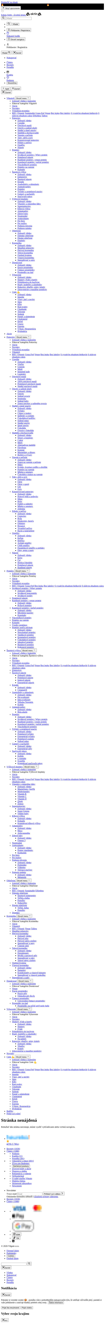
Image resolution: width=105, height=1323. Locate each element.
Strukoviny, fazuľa (26, 521)
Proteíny (15, 150)
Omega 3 (21, 840)
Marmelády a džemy (26, 452)
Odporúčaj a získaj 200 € (23, 1161)
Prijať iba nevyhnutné (10, 1308)
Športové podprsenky (27, 895)
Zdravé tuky (23, 213)
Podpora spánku (24, 228)
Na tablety (22, 1039)
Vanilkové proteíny (26, 635)
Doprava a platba (19, 1171)
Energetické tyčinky (26, 736)
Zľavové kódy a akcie (21, 1169)
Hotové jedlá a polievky (28, 496)
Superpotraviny (24, 206)
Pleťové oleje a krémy (27, 941)
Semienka (22, 398)
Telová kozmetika (25, 253)
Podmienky (11, 1253)
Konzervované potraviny (28, 140)
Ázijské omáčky (24, 543)
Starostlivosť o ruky (26, 958)
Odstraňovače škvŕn (26, 996)
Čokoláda (22, 428)
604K (18, 1235)
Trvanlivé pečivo (25, 528)
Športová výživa (19, 172)
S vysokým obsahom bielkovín (84, 113)
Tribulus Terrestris (25, 702)
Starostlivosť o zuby (26, 260)
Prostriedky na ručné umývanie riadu (33, 1006)
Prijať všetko (27, 1308)
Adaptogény (23, 211)
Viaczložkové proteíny (27, 164)
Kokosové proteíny (26, 647)
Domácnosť (17, 262)
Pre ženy (21, 221)
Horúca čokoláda (25, 562)
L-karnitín (22, 758)
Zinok (20, 801)
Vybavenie (16, 275)
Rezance (21, 526)
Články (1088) (13, 1151)
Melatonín (22, 877)
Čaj (19, 560)
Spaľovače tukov (25, 196)
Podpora (15, 1153)
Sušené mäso (23, 420)
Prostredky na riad (25, 272)
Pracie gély (22, 993)
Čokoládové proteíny (27, 640)
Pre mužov (22, 223)
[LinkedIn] (13, 1241)
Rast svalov (22, 307)
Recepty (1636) (13, 1149)
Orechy (21, 394)
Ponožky (21, 900)
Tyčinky (21, 411)
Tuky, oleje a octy (25, 138)
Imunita (21, 297)
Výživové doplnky (20, 199)
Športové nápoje (25, 179)
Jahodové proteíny (25, 642)
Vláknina (21, 867)
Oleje (20, 482)
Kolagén (21, 169)
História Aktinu (18, 1181)
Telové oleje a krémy (27, 960)
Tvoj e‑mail (12, 1194)
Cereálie (21, 123)
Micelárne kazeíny (25, 613)
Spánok (21, 314)
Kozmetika (16, 243)
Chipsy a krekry (24, 413)
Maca (20, 831)
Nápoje (21, 147)
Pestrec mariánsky (25, 850)
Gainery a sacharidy (26, 194)
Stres (20, 302)
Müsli (20, 369)
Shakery (21, 1026)
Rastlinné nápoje (25, 567)
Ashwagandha (24, 833)
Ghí (19, 487)
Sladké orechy (24, 423)
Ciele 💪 (16, 292)
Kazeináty (22, 615)
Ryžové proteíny (25, 605)
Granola (21, 367)
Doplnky (21, 240)
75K (17, 1238)
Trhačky (21, 1046)
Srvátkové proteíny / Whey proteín (32, 719)
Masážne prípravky (26, 248)
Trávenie (21, 312)
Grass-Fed (39, 113)
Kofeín (21, 704)
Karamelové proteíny (27, 637)
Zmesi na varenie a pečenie (29, 462)
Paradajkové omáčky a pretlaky (31, 548)
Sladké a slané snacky (27, 130)
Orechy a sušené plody (27, 128)
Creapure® (22, 690)
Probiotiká (22, 865)
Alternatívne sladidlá (26, 445)
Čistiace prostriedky (26, 270)
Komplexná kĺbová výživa (29, 823)
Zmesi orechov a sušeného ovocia (32, 403)
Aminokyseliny (24, 187)
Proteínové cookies (26, 739)
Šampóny (22, 970)
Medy (20, 442)
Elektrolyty (22, 177)
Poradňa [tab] (10, 1282)
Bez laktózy (65, 113)
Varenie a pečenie (25, 135)
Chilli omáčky (24, 545)
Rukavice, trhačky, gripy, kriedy (31, 287)
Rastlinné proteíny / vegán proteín (32, 722)
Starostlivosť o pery (26, 943)
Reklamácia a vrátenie (21, 1173)
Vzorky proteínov (19, 625)
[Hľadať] (3, 18)
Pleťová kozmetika (26, 250)
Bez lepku (55, 113)
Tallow (45, 116)
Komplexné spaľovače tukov (30, 763)
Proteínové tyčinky (26, 734)
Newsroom (17, 1186)
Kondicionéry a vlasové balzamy (32, 973)
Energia (21, 326)
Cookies (11, 1256)
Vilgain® (11, 98)
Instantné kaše (24, 371)
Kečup (20, 538)
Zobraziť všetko (24, 120)
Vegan (47, 113)
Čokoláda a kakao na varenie (30, 474)
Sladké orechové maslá (27, 386)
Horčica (21, 540)
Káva (20, 558)
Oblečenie (16, 231)
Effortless (37, 116)
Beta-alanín (22, 712)
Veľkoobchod (18, 1176)
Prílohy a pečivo (25, 142)
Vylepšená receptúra (20, 111)
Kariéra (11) (17, 1156)
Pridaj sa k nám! (14, 1113)
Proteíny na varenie (26, 167)
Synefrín (21, 761)
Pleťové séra (23, 938)
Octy (20, 489)
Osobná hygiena (25, 255)
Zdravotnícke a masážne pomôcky (32, 289)
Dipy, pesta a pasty (26, 550)
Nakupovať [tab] (12, 1275)
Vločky (21, 364)
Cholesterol (22, 319)
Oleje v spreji (23, 484)
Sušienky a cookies (26, 416)
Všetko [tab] (10, 1272)
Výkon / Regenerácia (27, 329)
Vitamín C (22, 796)
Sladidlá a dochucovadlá (28, 133)
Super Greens (23, 811)
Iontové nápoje (24, 680)
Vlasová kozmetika (26, 258)
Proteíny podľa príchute (22, 627)
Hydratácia (22, 331)
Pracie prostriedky (25, 267)
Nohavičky (22, 903)
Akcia (14, 106)
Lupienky (22, 374)
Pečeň (20, 321)
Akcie (9, 334)
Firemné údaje (13, 1251)
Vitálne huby (23, 813)
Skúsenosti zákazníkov (22, 1183)
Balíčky (10, 1111)
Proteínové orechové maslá (29, 384)
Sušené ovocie (24, 396)
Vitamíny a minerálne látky (29, 204)
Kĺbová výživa (24, 209)
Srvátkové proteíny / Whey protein (32, 155)
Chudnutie (22, 309)
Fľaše (20, 1029)
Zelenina (21, 509)
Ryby (20, 501)
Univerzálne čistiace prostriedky (31, 1001)
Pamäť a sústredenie (26, 316)
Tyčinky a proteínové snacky (30, 191)
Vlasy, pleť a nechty (26, 299)
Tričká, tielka (23, 908)
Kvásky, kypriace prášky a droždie (32, 467)
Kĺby (20, 304)
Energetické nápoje (26, 682)
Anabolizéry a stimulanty (28, 184)
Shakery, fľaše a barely (27, 280)
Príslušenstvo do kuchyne (29, 282)
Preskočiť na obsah (9, 2)
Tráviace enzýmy (25, 870)
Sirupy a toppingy (25, 438)
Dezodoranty (23, 953)
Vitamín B (22, 794)
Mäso (20, 499)
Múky (20, 465)
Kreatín (21, 182)
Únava (20, 324)
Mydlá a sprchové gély (27, 955)
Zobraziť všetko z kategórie (24, 101)
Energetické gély (25, 749)
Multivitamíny (24, 791)
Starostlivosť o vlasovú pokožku (31, 975)
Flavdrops (22, 447)
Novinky (16, 108)
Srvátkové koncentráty (27, 593)
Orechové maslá (24, 125)
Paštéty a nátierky (25, 504)
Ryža (20, 518)
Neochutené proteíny (27, 632)
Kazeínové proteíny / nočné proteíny (33, 162)
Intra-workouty (24, 700)
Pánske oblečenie (25, 238)
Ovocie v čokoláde (26, 430)
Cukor (20, 440)
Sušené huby (23, 401)
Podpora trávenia (25, 226)
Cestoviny (22, 516)
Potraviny (16, 118)
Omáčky (21, 145)
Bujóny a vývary (25, 455)
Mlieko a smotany (25, 472)
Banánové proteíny (26, 644)
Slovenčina (12, 83)
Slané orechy (23, 425)
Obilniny (21, 523)
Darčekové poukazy (21, 1166)
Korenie (21, 450)
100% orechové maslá (27, 381)
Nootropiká (22, 216)
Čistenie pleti (23, 946)
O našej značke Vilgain (22, 1178)
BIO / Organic (18, 113)
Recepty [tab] (10, 1280)
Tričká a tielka (24, 898)
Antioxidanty (23, 218)
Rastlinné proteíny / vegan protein (32, 160)
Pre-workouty (23, 697)
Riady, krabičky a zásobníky (30, 284)
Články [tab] (10, 1277)
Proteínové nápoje (25, 157)
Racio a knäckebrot (26, 531)
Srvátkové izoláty (25, 596)
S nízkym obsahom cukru (93, 586)
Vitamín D (22, 799)
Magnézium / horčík (26, 789)
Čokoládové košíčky (26, 418)
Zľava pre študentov (21, 1163)
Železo (20, 804)
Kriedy (21, 1048)
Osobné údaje (12, 1258)
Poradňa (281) (18, 1158)
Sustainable (30, 113)
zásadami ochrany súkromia (46, 1196)
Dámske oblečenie (25, 235)
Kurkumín (22, 853)
